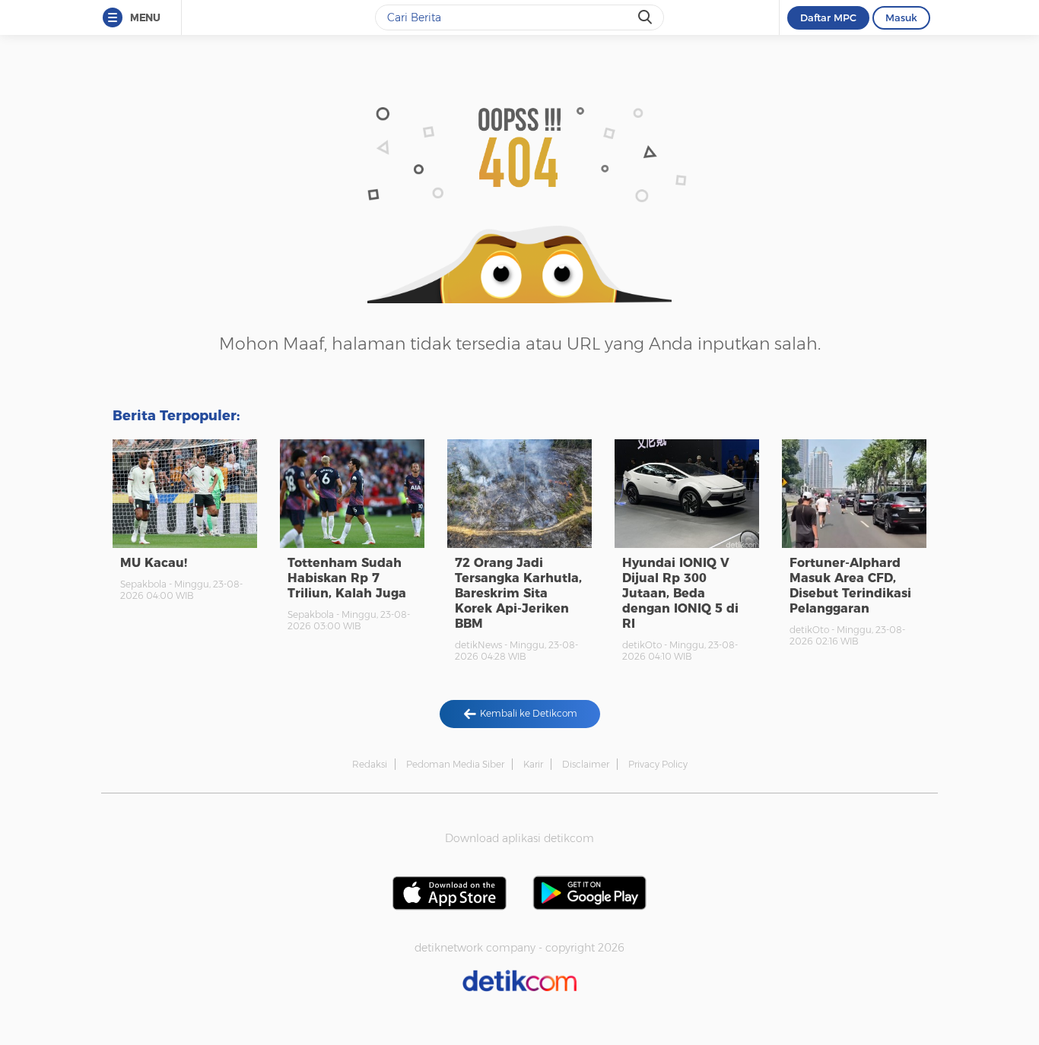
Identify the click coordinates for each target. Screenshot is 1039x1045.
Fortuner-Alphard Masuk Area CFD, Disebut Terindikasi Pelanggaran (850, 586)
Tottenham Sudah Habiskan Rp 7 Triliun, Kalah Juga (347, 578)
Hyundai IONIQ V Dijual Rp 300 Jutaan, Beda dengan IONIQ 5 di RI (680, 593)
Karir (533, 764)
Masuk (901, 17)
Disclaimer (585, 764)
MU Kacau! (153, 563)
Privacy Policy (658, 764)
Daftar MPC (828, 17)
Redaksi (369, 764)
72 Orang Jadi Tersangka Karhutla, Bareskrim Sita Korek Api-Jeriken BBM (518, 593)
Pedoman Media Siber (455, 764)
